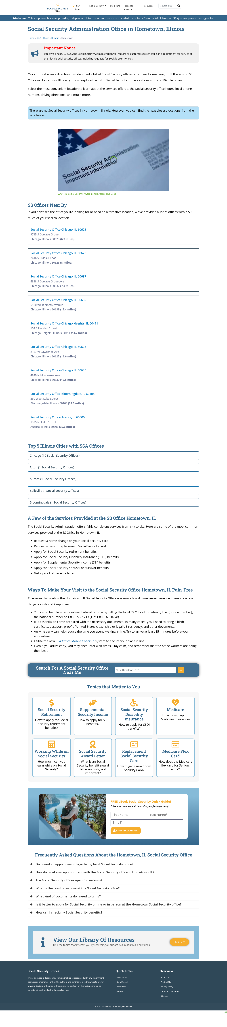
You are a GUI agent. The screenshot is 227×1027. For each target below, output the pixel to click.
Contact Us (166, 982)
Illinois (55, 37)
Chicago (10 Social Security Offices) (55, 455)
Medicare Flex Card (175, 753)
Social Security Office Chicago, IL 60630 (58, 370)
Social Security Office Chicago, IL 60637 (58, 276)
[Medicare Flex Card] (175, 744)
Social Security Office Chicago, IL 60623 (58, 253)
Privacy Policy (167, 986)
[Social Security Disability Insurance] (134, 703)
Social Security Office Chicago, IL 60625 (58, 347)
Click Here (179, 942)
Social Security (96, 5)
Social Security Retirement (51, 712)
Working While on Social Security (52, 753)
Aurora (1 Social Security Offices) (53, 479)
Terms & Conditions (170, 991)
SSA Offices (76, 7)
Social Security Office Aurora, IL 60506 (57, 417)
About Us (165, 977)
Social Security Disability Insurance (134, 714)
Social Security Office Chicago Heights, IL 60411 (64, 323)
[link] (63, 134)
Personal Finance (128, 7)
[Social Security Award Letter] (93, 744)
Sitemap (164, 996)
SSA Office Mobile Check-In (75, 641)
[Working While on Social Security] (51, 744)
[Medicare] (175, 703)
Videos (120, 991)
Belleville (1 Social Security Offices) (54, 491)
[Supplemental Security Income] (93, 703)
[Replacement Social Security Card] (134, 744)
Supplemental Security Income (93, 712)
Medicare (115, 5)
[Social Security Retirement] (51, 703)
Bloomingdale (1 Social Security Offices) (58, 502)
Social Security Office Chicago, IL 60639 (58, 300)
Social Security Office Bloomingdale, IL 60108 (62, 394)
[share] (163, 132)
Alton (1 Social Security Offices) (52, 467)
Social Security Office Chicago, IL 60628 (58, 229)
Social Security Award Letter (93, 753)
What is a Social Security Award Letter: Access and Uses (103, 134)
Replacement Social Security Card (134, 756)
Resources (148, 5)
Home (31, 37)
